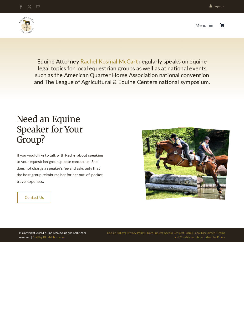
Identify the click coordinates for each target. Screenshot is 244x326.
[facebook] (21, 7)
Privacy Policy (136, 233)
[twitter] (29, 7)
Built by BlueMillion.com (49, 237)
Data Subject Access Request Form (169, 233)
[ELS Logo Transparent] (27, 17)
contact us (80, 161)
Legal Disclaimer (204, 233)
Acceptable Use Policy (210, 237)
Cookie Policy (116, 233)
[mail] (38, 7)
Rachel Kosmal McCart (109, 61)
